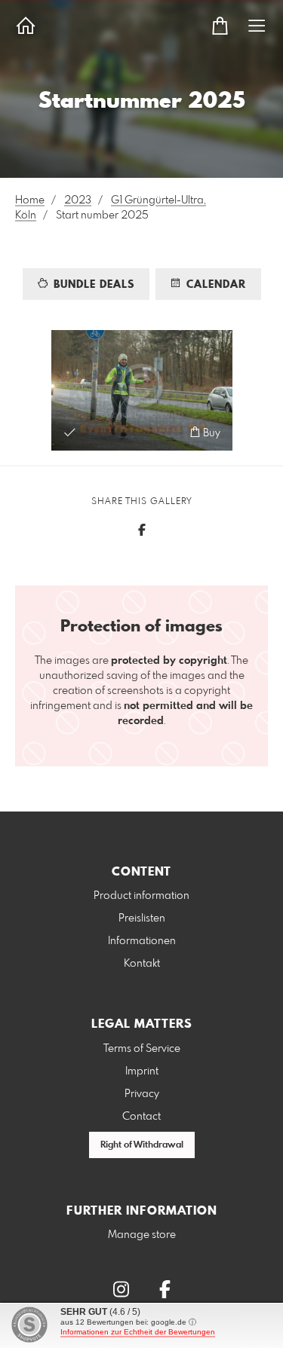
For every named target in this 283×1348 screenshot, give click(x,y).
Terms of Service (141, 1049)
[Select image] (69, 432)
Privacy (142, 1094)
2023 (77, 200)
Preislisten (141, 918)
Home (30, 200)
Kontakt (142, 963)
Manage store (142, 1235)
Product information (141, 896)
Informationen (142, 941)
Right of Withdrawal (141, 1145)
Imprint (141, 1071)
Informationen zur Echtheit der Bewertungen (137, 1332)
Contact (141, 1116)
